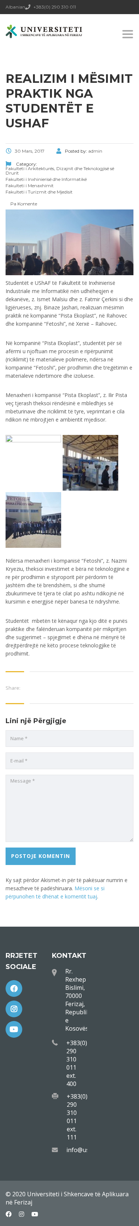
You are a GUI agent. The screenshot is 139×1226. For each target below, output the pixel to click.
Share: (13, 687)
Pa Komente (23, 203)
